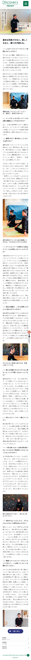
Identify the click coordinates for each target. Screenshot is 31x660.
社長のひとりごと (6, 638)
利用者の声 (4, 647)
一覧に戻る (16, 631)
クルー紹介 (4, 643)
